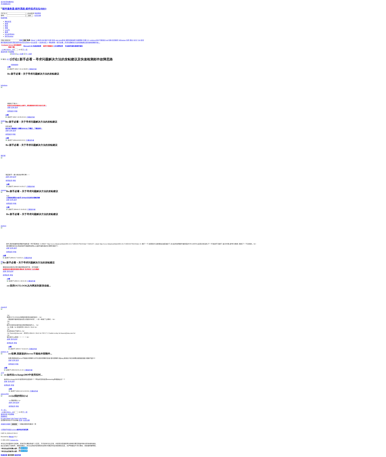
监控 (142, 40)
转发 (53, 40)
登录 (20, 420)
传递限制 (79, 40)
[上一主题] (19, 54)
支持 (13, 107)
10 (9, 49)
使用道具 (10, 111)
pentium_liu (4, 352)
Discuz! (11, 436)
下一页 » (4, 410)
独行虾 (3, 155)
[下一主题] (28, 54)
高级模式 (4, 416)
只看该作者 (33, 69)
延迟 (46, 40)
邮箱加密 (72, 40)
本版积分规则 (5, 424)
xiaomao (3, 190)
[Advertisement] (20, 90)
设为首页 (4, 2)
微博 (6, 32)
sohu (56, 40)
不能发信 (102, 40)
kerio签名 (62, 40)
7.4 (36, 40)
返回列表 (4, 52)
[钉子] (1, 59)
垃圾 (49, 40)
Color (4, 418)
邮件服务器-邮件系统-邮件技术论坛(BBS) (15, 42)
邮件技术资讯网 (22, 429)
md (107, 40)
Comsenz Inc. (14, 440)
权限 (67, 40)
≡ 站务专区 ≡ (43, 42)
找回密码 (37, 13)
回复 (9, 107)
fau (2, 261)
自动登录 (31, 13)
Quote (16, 418)
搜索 (21, 40)
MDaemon (122, 40)
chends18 (4, 307)
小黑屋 (3, 429)
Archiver (14, 429)
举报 (15, 111)
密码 (2, 15)
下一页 (25, 49)
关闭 (127, 40)
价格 (110, 40)
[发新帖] (11, 52)
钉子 (8, 59)
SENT (135, 40)
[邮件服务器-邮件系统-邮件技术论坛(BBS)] (23, 8)
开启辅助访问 (5, 4)
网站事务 (52, 42)
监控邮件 (115, 40)
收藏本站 (10, 2)
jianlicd (3, 121)
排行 (9, 36)
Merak (33, 40)
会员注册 (37, 15)
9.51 (88, 40)
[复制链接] (14, 65)
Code (20, 418)
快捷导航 (4, 18)
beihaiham (4, 85)
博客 (6, 28)
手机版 (8, 429)
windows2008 (94, 40)
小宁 (2, 373)
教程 (6, 26)
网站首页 (8, 21)
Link (12, 418)
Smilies (24, 418)
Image (8, 418)
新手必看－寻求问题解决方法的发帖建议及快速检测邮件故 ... (78, 42)
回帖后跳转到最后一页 (28, 424)
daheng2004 (5, 394)
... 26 (12, 49)
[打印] (12, 54)
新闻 (6, 24)
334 (139, 40)
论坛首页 (9, 34)
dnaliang (3, 226)
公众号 (7, 30)
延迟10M (41, 40)
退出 (131, 40)
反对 (16, 107)
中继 (84, 40)
